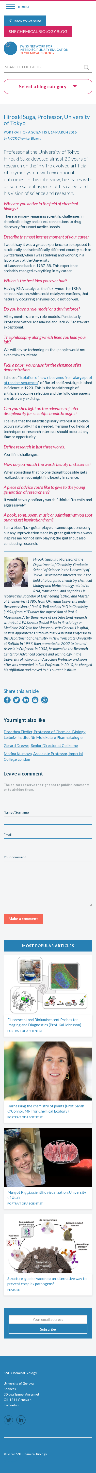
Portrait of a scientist (26, 132)
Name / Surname (16, 812)
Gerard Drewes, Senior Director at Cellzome (41, 745)
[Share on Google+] (44, 702)
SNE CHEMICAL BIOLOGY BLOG (38, 31)
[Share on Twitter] (16, 702)
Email (8, 835)
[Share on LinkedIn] (25, 702)
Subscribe (48, 1329)
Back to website (27, 20)
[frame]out (10, 1461)
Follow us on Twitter (8, 1420)
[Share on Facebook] (7, 702)
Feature (13, 1290)
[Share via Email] (35, 702)
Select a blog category (43, 86)
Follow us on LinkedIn (21, 1420)
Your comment (15, 857)
